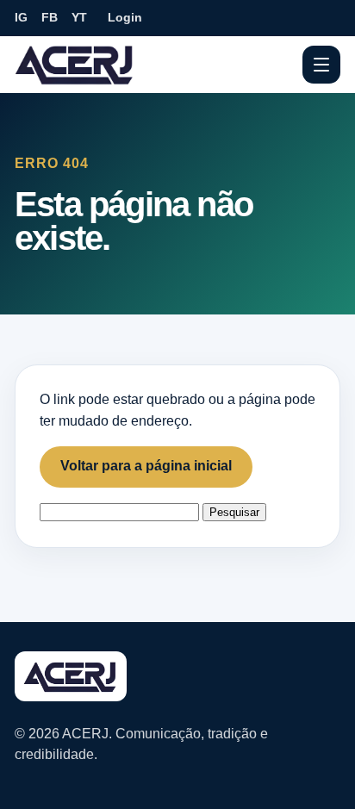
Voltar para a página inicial (146, 465)
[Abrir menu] (321, 65)
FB (49, 17)
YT (79, 17)
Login (125, 17)
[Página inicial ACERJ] (75, 63)
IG (21, 17)
